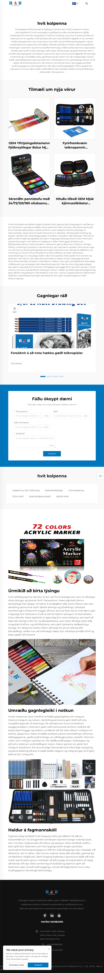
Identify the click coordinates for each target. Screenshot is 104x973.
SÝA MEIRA (16, 363)
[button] (42, 376)
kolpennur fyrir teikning (25, 490)
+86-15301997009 (54, 944)
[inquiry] (100, 476)
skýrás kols (62, 496)
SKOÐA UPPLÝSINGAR (29, 118)
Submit (52, 453)
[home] (15, 3)
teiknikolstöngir (54, 490)
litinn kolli (18, 496)
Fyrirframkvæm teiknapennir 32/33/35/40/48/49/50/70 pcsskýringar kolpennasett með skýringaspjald (75, 145)
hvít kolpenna (76, 490)
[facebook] (45, 915)
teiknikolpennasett (40, 496)
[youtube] (59, 915)
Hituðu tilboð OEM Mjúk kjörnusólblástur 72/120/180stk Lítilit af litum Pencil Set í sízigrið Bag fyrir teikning (74, 201)
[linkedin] (52, 915)
